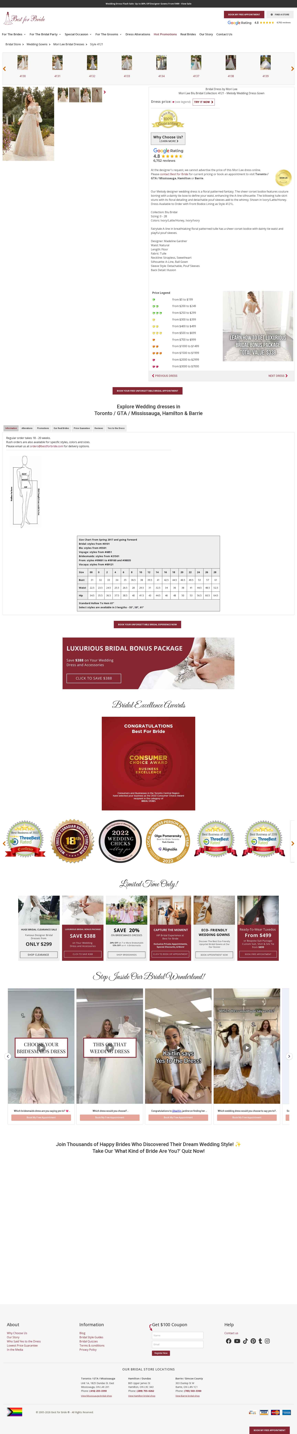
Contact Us (224, 34)
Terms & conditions (91, 1349)
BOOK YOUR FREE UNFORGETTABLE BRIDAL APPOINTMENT (147, 390)
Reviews (99, 428)
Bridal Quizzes (88, 1345)
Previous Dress (166, 375)
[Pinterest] (253, 1346)
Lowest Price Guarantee (22, 1349)
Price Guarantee (82, 428)
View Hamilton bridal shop (141, 1399)
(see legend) (183, 102)
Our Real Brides (61, 428)
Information (11, 428)
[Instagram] (267, 1346)
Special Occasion (77, 34)
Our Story (206, 34)
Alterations (26, 428)
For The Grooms (107, 34)
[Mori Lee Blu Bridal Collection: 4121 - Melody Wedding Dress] (63, 94)
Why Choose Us (17, 1337)
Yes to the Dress (116, 428)
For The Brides (12, 34)
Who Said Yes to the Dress (24, 1345)
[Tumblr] (260, 1346)
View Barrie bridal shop (187, 1399)
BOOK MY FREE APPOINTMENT (244, 14)
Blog (82, 1337)
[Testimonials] (262, 22)
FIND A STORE (281, 14)
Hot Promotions (165, 34)
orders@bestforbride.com (46, 446)
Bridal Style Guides (91, 1341)
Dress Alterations (137, 34)
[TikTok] (245, 1346)
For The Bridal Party (44, 34)
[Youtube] (237, 1346)
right (105, 93)
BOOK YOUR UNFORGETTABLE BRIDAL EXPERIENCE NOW (147, 624)
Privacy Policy (88, 1353)
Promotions (43, 428)
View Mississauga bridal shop (96, 1399)
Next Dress (276, 375)
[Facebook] (228, 1346)
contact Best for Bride (174, 174)
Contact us (231, 1337)
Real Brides (188, 34)
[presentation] (4, 68)
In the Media (15, 1353)
